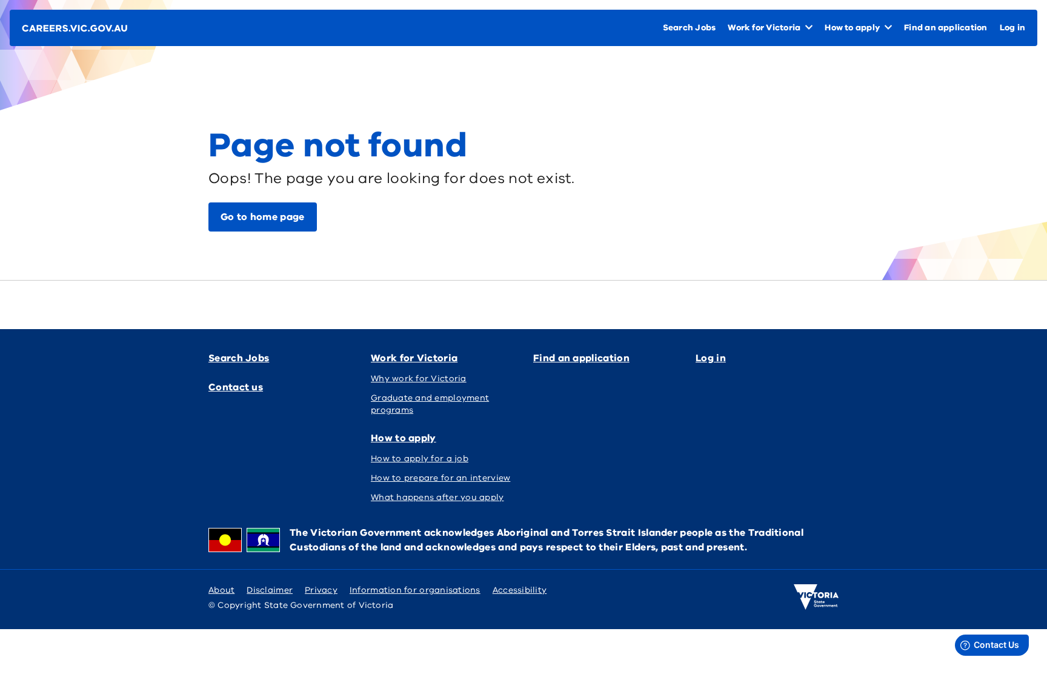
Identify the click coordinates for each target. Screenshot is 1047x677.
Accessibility (520, 590)
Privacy (321, 590)
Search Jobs (238, 358)
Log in (711, 358)
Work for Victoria (414, 358)
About (221, 590)
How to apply (403, 438)
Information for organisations (415, 590)
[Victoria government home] (816, 597)
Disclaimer (270, 590)
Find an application (581, 358)
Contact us (235, 387)
